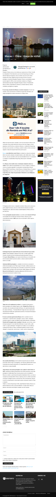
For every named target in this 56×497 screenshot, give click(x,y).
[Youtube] (42, 479)
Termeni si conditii (31, 493)
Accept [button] (32, 3)
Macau (4, 153)
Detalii (28, 3)
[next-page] (6, 426)
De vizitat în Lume (14, 26)
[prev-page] (3, 426)
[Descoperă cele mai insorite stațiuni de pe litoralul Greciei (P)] (19, 398)
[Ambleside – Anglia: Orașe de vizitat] (31, 414)
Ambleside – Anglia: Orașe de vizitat (30, 420)
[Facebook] (39, 479)
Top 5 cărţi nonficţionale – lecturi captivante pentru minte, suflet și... (48, 106)
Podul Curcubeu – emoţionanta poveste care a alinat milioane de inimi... (48, 141)
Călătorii (8, 26)
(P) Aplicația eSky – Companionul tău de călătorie (7, 404)
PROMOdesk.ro (20, 488)
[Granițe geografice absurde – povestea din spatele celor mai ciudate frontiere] (40, 96)
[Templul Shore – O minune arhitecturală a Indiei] (8, 414)
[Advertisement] (28, 15)
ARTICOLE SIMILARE (8, 392)
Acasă (4, 26)
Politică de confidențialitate (41, 493)
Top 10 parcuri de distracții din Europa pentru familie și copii (30, 405)
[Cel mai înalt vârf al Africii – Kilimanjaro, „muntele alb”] (19, 414)
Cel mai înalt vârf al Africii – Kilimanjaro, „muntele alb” (19, 421)
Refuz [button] (23, 3)
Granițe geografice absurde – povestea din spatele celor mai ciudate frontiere (48, 97)
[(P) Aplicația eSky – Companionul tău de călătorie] (8, 398)
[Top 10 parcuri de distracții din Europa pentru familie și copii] (31, 398)
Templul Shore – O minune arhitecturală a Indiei (7, 421)
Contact (48, 493)
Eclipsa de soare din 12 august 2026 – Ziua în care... (48, 148)
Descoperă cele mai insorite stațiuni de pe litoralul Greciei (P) (18, 406)
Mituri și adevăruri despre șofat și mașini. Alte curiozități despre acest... (48, 164)
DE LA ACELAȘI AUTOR (19, 392)
